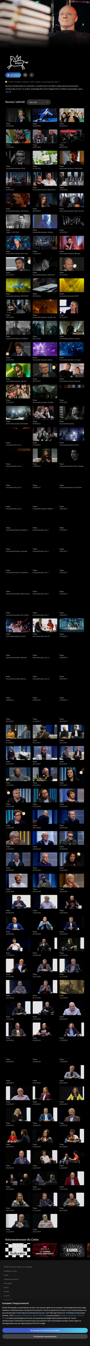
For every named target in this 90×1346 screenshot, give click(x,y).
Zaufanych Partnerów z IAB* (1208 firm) (30, 1315)
